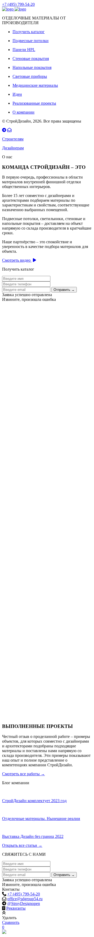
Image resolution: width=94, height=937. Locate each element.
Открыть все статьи (22, 845)
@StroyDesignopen (23, 903)
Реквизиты (16, 908)
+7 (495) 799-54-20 (18, 4)
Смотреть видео (17, 260)
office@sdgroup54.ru (25, 899)
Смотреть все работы (23, 774)
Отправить (64, 290)
